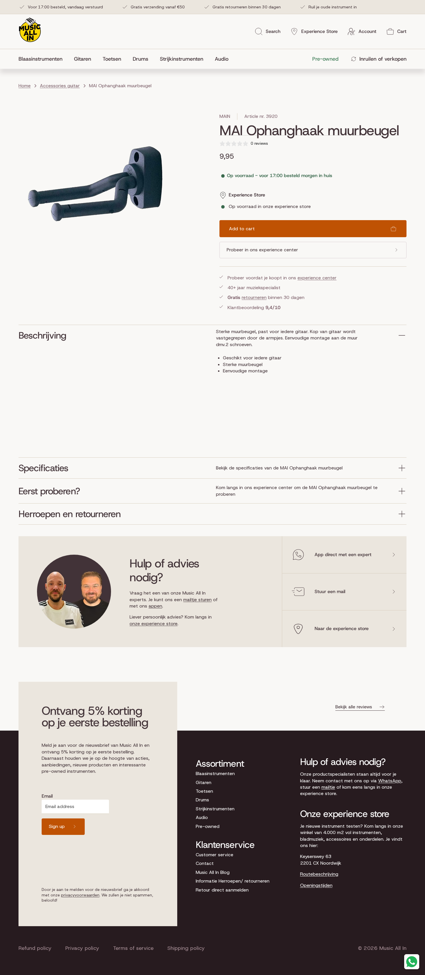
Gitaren (203, 782)
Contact (205, 863)
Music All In (392, 948)
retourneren (254, 297)
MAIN (224, 116)
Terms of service (133, 948)
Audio (202, 817)
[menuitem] (43, 59)
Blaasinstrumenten (215, 773)
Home (25, 86)
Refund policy (35, 948)
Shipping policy (186, 948)
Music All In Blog (213, 872)
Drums (202, 800)
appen (155, 606)
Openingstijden (316, 885)
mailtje (328, 787)
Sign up (57, 826)
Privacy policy (82, 948)
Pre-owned (207, 826)
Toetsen (204, 791)
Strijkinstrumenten (215, 809)
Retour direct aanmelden (222, 890)
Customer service (214, 855)
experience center (317, 278)
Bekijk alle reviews (353, 707)
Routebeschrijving (319, 874)
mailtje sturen (197, 600)
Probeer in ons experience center (262, 250)
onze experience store (154, 624)
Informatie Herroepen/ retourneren (232, 881)
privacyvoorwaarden (80, 895)
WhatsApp (389, 781)
